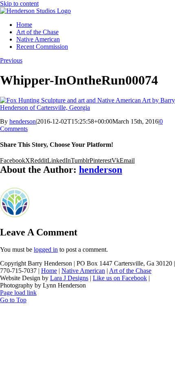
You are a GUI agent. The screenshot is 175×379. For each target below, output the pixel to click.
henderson (22, 121)
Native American (83, 270)
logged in (46, 249)
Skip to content (19, 3)
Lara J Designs (69, 277)
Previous (11, 60)
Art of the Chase (130, 270)
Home (49, 270)
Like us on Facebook (120, 277)
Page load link (18, 292)
